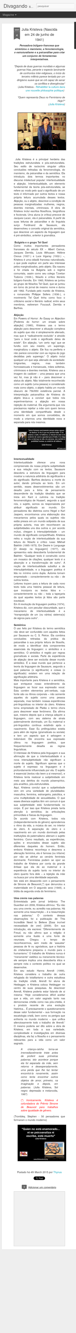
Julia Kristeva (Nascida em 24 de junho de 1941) (39, 34)
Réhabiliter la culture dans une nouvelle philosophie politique (45, 88)
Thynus (57, 1172)
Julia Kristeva (56, 104)
